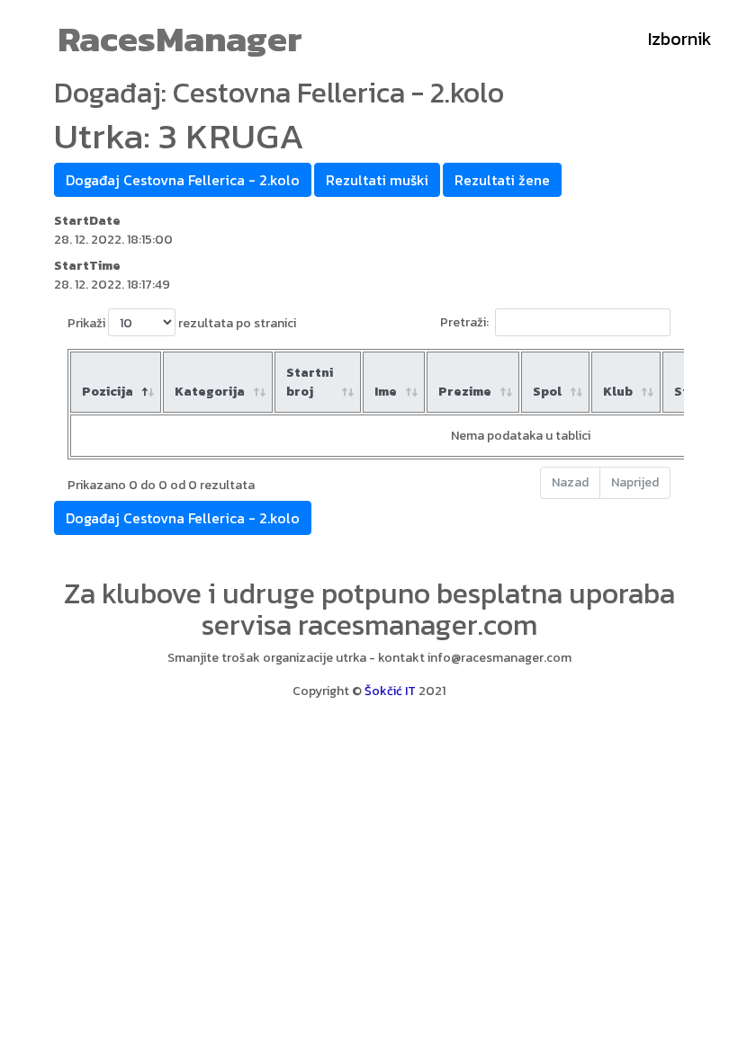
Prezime (464, 391)
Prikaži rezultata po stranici (182, 323)
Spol (547, 391)
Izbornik (680, 38)
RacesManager (180, 39)
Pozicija (107, 391)
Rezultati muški (377, 180)
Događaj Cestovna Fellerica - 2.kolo (183, 180)
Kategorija (210, 391)
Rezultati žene (502, 180)
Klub (618, 391)
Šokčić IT (390, 691)
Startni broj (309, 382)
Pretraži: (464, 322)
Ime (385, 391)
